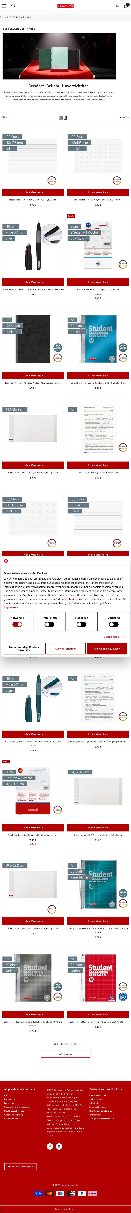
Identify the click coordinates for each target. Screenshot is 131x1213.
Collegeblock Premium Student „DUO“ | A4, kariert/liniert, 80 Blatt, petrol (98, 930)
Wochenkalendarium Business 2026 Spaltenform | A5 (33, 835)
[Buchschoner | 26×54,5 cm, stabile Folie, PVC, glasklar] (98, 791)
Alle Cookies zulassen (107, 648)
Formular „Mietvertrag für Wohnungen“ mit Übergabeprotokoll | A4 (98, 741)
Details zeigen (112, 636)
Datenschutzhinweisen (70, 599)
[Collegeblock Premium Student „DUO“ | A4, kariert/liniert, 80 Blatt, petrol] (98, 884)
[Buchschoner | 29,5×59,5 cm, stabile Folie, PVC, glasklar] (33, 884)
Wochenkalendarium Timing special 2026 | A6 (98, 289)
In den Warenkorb (33, 192)
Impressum (11, 607)
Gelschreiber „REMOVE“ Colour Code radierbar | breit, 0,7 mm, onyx (33, 289)
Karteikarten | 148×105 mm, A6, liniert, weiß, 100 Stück (33, 200)
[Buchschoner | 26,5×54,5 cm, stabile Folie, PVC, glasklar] (33, 429)
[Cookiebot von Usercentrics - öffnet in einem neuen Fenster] (112, 560)
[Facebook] (50, 1146)
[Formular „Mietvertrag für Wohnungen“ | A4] (98, 429)
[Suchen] (13, 6)
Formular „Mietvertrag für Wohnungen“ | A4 (98, 472)
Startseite (4, 17)
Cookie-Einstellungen (65, 1209)
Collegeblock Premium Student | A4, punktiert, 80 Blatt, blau (98, 383)
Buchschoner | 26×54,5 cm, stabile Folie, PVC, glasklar (98, 835)
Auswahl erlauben (65, 648)
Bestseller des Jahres (22, 17)
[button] (61, 117)
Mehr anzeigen (65, 1054)
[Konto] (117, 6)
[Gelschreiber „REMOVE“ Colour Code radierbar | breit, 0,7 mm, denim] (33, 698)
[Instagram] (59, 1146)
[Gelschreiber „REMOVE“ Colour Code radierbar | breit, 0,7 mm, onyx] (33, 245)
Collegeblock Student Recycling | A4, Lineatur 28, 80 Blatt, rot (98, 1022)
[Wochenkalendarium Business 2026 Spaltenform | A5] (33, 791)
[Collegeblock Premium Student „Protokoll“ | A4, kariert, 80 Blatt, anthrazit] (33, 978)
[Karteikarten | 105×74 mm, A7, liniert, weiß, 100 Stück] (98, 518)
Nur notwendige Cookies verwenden (24, 649)
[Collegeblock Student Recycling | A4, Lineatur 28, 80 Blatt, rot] (98, 978)
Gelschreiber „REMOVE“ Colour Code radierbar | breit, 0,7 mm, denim (33, 743)
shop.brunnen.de (70, 1185)
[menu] (4, 6)
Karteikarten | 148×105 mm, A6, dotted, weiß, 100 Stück (98, 200)
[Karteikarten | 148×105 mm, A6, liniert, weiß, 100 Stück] (33, 156)
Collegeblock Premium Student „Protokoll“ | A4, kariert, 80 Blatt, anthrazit (33, 1024)
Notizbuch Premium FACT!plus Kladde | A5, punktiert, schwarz (32, 383)
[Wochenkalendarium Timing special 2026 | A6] (98, 245)
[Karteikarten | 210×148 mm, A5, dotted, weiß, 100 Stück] (33, 518)
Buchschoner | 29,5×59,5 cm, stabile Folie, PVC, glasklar (33, 928)
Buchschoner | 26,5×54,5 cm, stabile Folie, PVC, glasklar (33, 472)
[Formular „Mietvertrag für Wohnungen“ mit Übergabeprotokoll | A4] (98, 698)
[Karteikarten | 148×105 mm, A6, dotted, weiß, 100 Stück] (98, 156)
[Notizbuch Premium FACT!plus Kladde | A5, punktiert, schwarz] (33, 339)
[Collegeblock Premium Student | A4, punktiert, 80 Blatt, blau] (98, 339)
